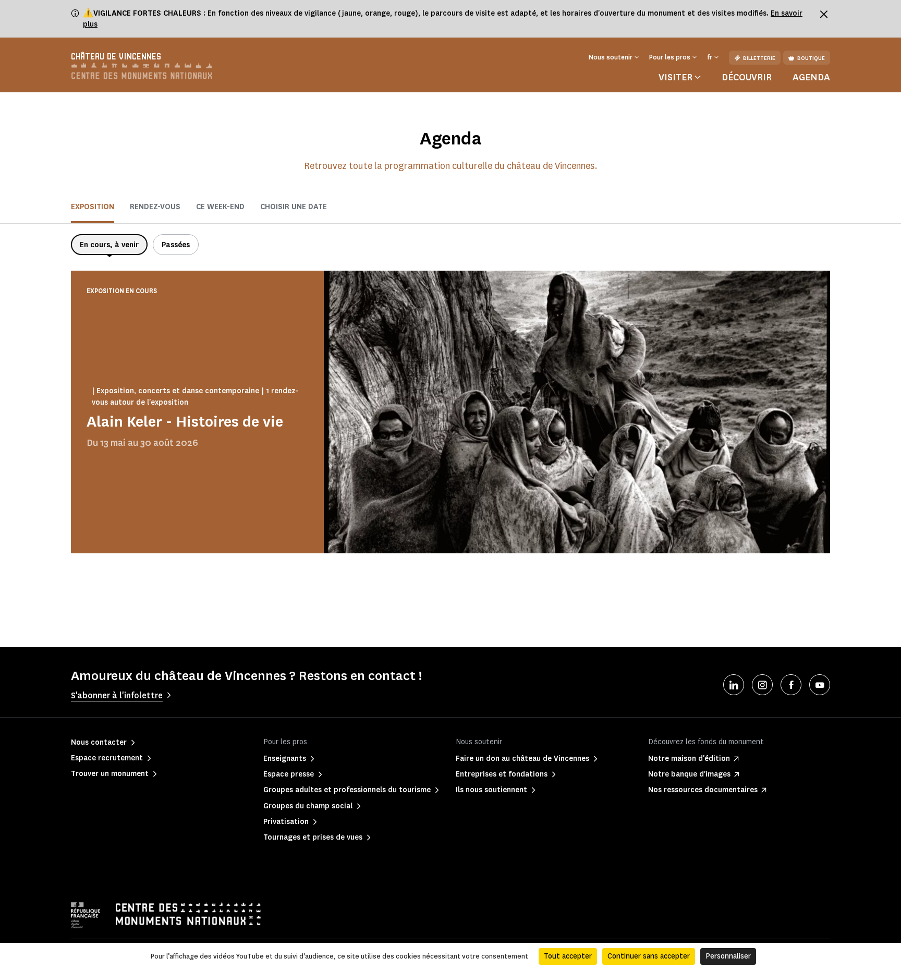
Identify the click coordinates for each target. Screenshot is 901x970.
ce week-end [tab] (220, 207)
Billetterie (759, 58)
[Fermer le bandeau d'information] (824, 14)
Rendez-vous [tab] (155, 207)
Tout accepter (568, 956)
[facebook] (791, 684)
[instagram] (762, 684)
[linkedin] (733, 684)
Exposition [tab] (92, 207)
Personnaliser (728, 956)
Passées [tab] (176, 245)
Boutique (811, 58)
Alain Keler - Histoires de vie (185, 421)
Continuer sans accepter (648, 956)
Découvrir (747, 77)
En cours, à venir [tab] (109, 245)
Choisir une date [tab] (293, 207)
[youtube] (819, 684)
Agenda (811, 77)
